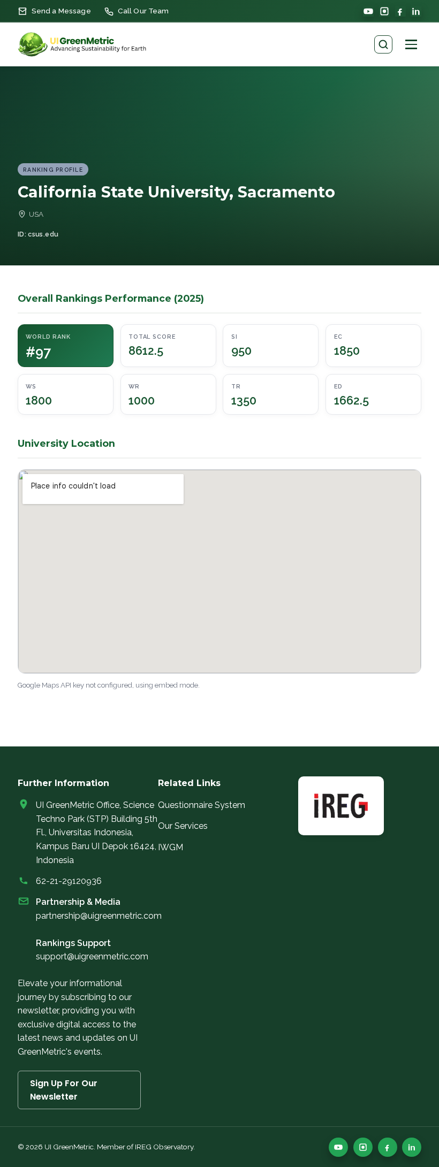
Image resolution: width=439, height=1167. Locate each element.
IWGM (170, 847)
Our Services (183, 826)
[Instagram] (384, 11)
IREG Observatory (164, 1146)
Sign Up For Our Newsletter (63, 1090)
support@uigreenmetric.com (92, 956)
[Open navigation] (411, 44)
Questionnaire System (201, 805)
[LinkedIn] (416, 11)
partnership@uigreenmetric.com (99, 916)
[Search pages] (383, 44)
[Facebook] (400, 11)
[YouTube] (368, 11)
